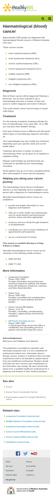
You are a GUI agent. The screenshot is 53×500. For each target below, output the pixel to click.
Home (8, 462)
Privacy (29, 462)
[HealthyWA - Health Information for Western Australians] (20, 4)
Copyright (29, 470)
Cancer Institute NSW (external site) (22, 437)
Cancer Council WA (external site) (21, 432)
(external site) (17, 442)
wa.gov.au (10, 479)
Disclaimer (10, 470)
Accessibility (30, 466)
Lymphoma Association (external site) (22, 426)
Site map (9, 466)
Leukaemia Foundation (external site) (22, 416)
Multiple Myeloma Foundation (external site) (25, 421)
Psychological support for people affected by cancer (26, 398)
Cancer (9, 387)
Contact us (30, 475)
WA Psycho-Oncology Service (21, 321)
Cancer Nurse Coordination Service (22, 392)
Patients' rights (11, 475)
